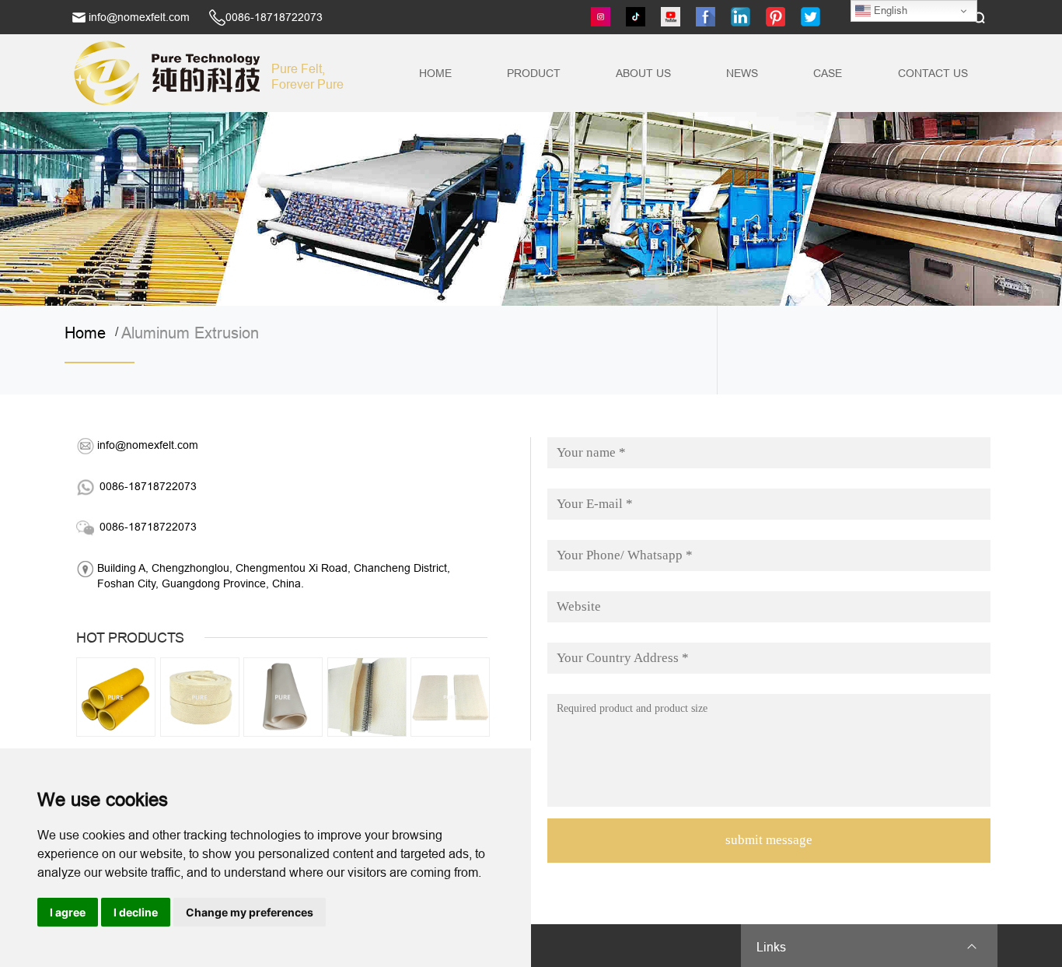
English (889, 10)
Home (435, 73)
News (742, 73)
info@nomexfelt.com (139, 17)
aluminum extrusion (190, 333)
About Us (643, 73)
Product (534, 73)
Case (827, 73)
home (90, 333)
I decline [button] (136, 912)
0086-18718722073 (274, 17)
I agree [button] (68, 912)
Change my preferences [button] (249, 912)
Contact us (933, 73)
